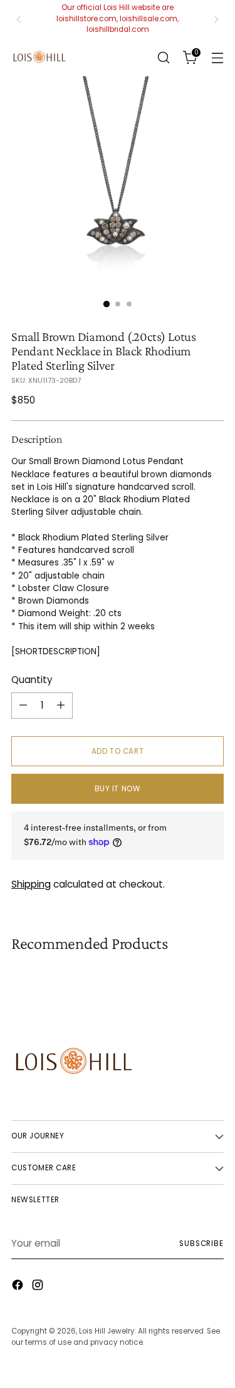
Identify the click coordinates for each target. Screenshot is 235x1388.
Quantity (32, 679)
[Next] (216, 19)
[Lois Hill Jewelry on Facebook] (18, 1287)
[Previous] (19, 19)
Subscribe (201, 1244)
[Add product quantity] (61, 705)
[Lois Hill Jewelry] (39, 57)
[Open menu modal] (217, 57)
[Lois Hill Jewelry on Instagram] (38, 1287)
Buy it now (118, 789)
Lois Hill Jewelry (107, 1331)
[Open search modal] (163, 57)
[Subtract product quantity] (23, 705)
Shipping (31, 884)
